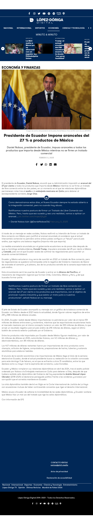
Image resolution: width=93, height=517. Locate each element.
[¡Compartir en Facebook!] (36, 164)
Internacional (24, 28)
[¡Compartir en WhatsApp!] (46, 164)
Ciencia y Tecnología (73, 28)
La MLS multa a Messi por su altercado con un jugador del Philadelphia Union (32, 49)
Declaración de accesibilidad (59, 478)
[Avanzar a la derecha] (91, 28)
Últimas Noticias (33, 488)
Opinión (21, 488)
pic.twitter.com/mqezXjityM (32, 216)
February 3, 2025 (59, 221)
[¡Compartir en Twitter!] (41, 164)
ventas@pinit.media (59, 465)
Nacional (8, 28)
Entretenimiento (70, 485)
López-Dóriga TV (9, 488)
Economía (53, 28)
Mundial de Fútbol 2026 (52, 488)
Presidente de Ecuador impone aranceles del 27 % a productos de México (46, 138)
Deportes (40, 28)
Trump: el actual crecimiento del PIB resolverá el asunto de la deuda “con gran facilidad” (61, 49)
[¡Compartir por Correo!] (55, 164)
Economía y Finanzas (21, 67)
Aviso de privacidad (59, 472)
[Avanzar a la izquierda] (3, 48)
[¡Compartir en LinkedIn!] (50, 164)
